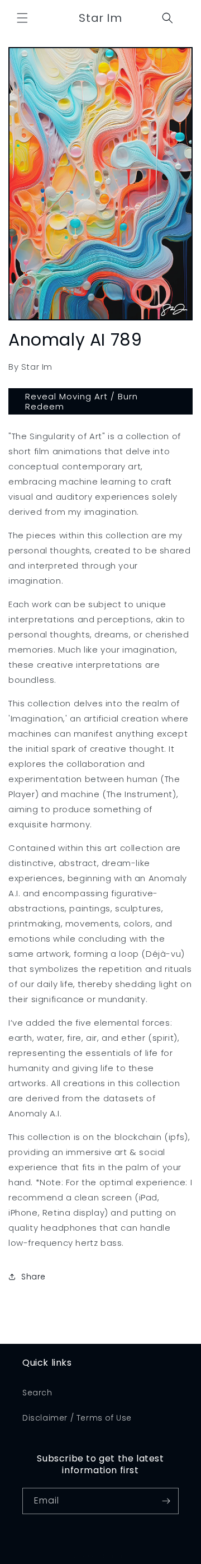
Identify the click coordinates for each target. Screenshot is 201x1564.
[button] (22, 18)
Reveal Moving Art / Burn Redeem (81, 401)
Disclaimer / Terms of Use (77, 1417)
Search (37, 1392)
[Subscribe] (166, 1501)
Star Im (115, 1556)
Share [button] (33, 1276)
